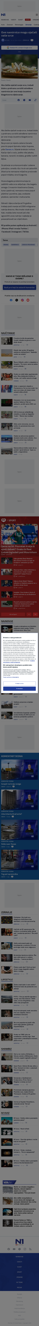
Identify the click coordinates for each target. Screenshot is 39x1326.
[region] (19, 663)
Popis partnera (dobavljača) (11, 677)
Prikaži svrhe (20, 683)
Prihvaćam (19, 688)
